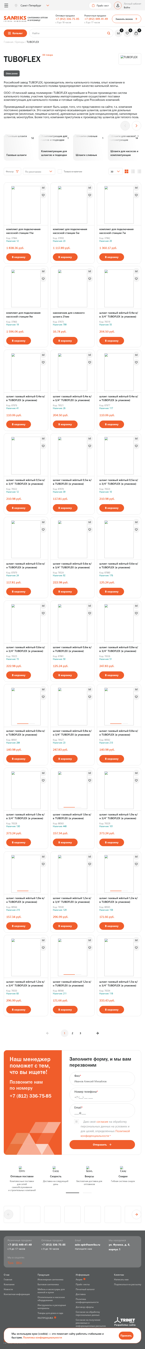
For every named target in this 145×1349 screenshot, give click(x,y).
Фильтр (10, 171)
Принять (126, 1335)
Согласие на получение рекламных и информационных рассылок (91, 1322)
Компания (9, 1284)
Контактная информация (17, 1294)
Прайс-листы (83, 1284)
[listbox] (34, 5)
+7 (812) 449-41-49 (96, 19)
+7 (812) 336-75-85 (67, 19)
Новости (8, 1289)
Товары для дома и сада (50, 1312)
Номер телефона (86, 1091)
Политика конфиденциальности (42, 1337)
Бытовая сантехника (48, 1284)
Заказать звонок (124, 18)
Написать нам (121, 1279)
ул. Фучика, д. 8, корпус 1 (119, 1247)
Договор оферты (85, 1306)
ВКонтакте (19, 1262)
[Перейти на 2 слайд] (32, 723)
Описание (12, 73)
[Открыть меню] (6, 5)
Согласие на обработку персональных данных (88, 1313)
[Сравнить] (43, 187)
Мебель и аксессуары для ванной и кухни (51, 1291)
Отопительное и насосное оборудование (51, 1299)
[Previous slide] (125, 125)
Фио (77, 1076)
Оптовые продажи (65, 15)
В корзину (18, 257)
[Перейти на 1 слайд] (22, 723)
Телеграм (10, 1262)
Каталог (17, 33)
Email (78, 1107)
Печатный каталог (85, 1289)
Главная (8, 1279)
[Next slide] (136, 125)
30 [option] (112, 171)
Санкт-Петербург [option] (31, 5)
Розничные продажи (95, 15)
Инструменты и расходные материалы (52, 1307)
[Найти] (108, 33)
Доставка (81, 1294)
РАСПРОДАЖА (45, 1317)
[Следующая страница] (97, 1033)
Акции (79, 1279)
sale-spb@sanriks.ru (87, 1244)
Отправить (100, 1144)
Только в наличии (73, 171)
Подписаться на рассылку (127, 1284)
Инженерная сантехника (50, 1279)
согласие (102, 1121)
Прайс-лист (103, 5)
